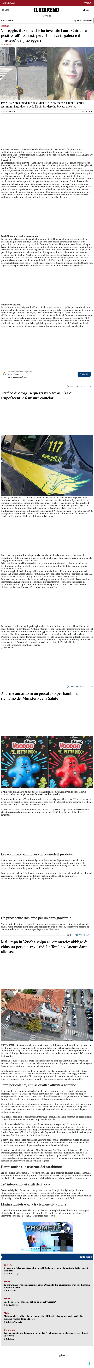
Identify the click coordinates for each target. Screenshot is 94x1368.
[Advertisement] (19, 131)
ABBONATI (88, 3)
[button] (47, 1237)
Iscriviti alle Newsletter (9, 3)
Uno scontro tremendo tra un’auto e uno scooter (36, 155)
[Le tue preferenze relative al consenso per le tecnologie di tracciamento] (89, 1363)
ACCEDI (89, 10)
